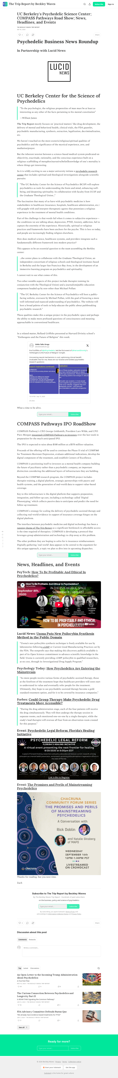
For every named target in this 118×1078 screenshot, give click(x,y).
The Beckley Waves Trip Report (28, 27)
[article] (59, 980)
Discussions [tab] (34, 968)
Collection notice (74, 1062)
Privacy (58, 1062)
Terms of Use (70, 912)
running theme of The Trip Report (34, 528)
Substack (47, 1073)
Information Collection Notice (58, 914)
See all (22, 1027)
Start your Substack (53, 1067)
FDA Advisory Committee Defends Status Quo (42, 1011)
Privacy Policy (76, 914)
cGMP (46, 647)
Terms (64, 1062)
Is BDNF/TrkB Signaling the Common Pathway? (36, 999)
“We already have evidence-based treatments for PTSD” (39, 1015)
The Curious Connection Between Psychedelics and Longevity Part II (45, 995)
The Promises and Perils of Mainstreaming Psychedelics (54, 786)
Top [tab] (19, 968)
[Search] (84, 4)
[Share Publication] (89, 4)
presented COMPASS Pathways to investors (54, 435)
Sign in (111, 4)
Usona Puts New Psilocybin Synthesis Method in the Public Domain (55, 635)
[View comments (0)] (27, 35)
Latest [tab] (25, 968)
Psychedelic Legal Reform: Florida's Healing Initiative (56, 732)
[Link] (14, 41)
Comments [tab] (22, 940)
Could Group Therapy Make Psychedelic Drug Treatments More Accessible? (58, 701)
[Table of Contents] (2, 539)
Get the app (70, 1067)
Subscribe (99, 4)
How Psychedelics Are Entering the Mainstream (58, 670)
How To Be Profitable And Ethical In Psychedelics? (51, 574)
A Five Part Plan (23, 981)
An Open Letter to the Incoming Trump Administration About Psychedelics (47, 976)
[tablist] (27, 939)
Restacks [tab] (32, 940)
